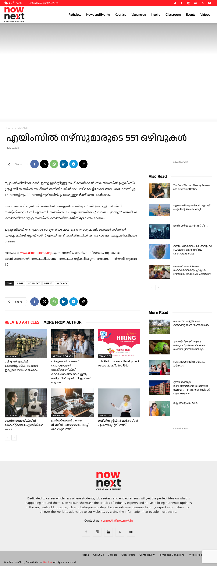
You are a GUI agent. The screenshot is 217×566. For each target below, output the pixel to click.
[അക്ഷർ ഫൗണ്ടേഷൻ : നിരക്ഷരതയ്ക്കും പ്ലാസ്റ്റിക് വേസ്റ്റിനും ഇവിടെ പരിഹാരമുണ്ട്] (159, 272)
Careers (112, 554)
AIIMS (20, 283)
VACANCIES (12, 356)
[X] (202, 3)
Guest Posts (128, 554)
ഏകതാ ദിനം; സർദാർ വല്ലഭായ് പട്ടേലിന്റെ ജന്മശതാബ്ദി (191, 207)
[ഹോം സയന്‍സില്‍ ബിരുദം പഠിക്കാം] (159, 367)
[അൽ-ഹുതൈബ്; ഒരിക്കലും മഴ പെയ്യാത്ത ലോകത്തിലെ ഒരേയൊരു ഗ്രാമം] (159, 251)
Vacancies (139, 14)
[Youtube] (209, 3)
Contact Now (146, 554)
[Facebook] (181, 3)
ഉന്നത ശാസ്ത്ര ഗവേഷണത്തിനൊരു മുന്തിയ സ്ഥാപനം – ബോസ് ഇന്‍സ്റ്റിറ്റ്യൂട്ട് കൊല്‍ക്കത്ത (191, 387)
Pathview (75, 14)
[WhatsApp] (54, 164)
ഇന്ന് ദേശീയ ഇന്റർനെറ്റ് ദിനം (190, 226)
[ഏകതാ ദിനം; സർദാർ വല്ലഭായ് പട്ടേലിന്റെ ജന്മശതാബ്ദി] (159, 210)
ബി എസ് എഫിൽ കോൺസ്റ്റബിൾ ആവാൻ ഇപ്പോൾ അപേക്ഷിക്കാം (21, 366)
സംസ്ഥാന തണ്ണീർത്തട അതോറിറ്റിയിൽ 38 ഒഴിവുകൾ (191, 323)
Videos (205, 14)
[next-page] (14, 437)
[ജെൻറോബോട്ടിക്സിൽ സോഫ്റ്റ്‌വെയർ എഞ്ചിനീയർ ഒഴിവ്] (26, 402)
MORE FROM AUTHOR (62, 322)
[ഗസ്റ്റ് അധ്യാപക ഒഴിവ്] (159, 408)
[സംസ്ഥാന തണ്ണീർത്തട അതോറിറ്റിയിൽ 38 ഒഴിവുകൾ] (159, 327)
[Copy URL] (83, 164)
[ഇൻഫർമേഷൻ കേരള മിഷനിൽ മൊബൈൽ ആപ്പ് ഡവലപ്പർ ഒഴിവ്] (72, 402)
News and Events (98, 14)
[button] (175, 2)
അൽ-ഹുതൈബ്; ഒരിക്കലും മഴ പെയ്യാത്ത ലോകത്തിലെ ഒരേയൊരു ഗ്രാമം (192, 250)
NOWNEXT (34, 283)
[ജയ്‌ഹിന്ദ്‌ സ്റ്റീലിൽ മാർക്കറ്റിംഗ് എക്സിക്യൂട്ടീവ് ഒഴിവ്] (119, 402)
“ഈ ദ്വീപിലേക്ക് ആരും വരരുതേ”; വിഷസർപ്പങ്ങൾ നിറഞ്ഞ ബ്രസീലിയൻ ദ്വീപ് (189, 345)
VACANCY (62, 283)
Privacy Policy (196, 554)
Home (10, 128)
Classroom (173, 14)
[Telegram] (73, 164)
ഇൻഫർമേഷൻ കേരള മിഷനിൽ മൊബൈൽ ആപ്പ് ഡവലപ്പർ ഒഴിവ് (70, 425)
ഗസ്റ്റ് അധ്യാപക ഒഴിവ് (185, 403)
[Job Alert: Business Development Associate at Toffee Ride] (119, 343)
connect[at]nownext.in (117, 520)
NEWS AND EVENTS (63, 356)
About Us (98, 554)
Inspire (155, 14)
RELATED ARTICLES (22, 322)
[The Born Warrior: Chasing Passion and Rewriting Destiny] (159, 190)
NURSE (48, 283)
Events (190, 14)
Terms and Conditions (171, 554)
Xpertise (121, 14)
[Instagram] (188, 3)
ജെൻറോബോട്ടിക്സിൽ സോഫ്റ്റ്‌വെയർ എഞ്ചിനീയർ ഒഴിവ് (24, 425)
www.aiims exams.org (35, 253)
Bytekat (47, 562)
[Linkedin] (195, 3)
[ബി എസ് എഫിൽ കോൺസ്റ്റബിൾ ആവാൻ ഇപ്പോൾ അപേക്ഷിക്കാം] (26, 343)
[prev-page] (7, 437)
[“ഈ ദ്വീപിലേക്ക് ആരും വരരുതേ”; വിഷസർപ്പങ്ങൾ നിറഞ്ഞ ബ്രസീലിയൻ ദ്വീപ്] (159, 347)
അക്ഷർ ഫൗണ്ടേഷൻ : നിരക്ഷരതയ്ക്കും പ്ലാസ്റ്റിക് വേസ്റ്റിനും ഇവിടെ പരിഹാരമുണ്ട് (192, 270)
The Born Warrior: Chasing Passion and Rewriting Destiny (191, 187)
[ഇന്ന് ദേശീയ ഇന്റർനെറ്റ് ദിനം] (159, 231)
